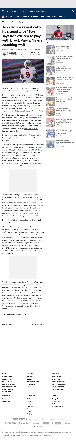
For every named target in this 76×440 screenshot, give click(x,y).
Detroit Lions (7, 108)
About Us (30, 377)
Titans (4, 111)
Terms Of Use (56, 377)
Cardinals (8, 118)
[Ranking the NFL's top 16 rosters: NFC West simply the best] (50, 80)
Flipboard (30, 414)
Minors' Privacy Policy (58, 382)
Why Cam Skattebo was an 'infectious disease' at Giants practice (64, 132)
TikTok (29, 401)
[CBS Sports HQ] (34, 419)
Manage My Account (58, 399)
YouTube (30, 399)
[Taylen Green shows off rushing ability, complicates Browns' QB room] (50, 122)
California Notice (57, 387)
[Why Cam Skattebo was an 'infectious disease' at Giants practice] (50, 133)
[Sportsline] (24, 423)
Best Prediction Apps (9, 387)
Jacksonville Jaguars (32, 98)
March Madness (7, 389)
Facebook (30, 406)
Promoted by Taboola (37, 324)
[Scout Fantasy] (67, 423)
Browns (8, 106)
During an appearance (10, 135)
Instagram (30, 404)
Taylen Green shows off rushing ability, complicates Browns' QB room (64, 121)
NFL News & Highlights (18, 22)
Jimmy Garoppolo (28, 282)
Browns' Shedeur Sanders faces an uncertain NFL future (64, 58)
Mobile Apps (6, 392)
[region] (60, 33)
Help (3, 399)
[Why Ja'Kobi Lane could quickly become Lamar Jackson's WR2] (50, 70)
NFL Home (5, 22)
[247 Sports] (10, 423)
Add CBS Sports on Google (35, 53)
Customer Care (7, 401)
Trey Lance (39, 282)
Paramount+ (31, 384)
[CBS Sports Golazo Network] (53, 419)
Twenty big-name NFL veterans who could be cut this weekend (65, 142)
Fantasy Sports (7, 379)
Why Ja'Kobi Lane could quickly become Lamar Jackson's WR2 (64, 68)
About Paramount (33, 382)
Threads (29, 411)
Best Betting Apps (8, 384)
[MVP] (58, 422)
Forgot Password (57, 406)
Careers (29, 379)
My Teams (54, 404)
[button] (3, 11)
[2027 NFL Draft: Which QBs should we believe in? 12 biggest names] (50, 91)
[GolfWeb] (38, 427)
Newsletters (55, 401)
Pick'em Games (7, 377)
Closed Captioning (57, 385)
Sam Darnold (14, 285)
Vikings (21, 123)
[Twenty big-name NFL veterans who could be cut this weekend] (50, 144)
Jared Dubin (12, 53)
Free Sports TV (7, 382)
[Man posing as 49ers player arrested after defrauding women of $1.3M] (50, 111)
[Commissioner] (48, 422)
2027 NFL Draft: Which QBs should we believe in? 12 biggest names (65, 89)
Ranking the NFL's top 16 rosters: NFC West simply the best (64, 79)
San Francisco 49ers (31, 128)
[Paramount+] (36, 423)
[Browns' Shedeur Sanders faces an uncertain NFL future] (50, 60)
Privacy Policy (56, 379)
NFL (38, 91)
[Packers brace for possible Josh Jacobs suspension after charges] (50, 101)
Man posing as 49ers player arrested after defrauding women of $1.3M (63, 111)
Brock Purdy (12, 131)
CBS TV (29, 387)
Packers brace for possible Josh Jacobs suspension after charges (65, 99)
